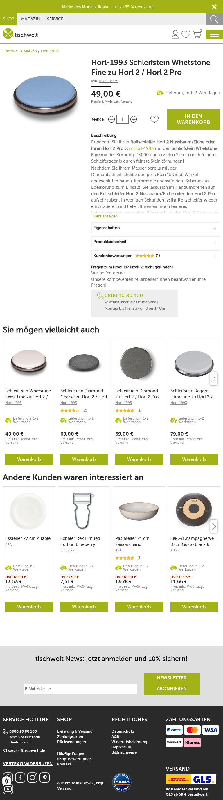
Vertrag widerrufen (28, 764)
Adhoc (175, 550)
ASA (8, 545)
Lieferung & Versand (75, 732)
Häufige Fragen (70, 754)
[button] (154, 119)
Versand (126, 101)
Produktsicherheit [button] (109, 241)
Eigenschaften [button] (106, 227)
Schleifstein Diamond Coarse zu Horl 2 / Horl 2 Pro (83, 394)
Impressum (121, 747)
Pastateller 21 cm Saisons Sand (132, 541)
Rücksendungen (71, 742)
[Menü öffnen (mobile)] (214, 34)
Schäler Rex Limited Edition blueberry (80, 541)
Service (55, 19)
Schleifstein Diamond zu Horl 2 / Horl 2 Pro (137, 394)
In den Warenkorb (193, 119)
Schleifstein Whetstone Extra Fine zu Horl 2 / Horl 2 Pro (28, 394)
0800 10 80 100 (124, 295)
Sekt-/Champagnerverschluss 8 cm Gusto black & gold (194, 541)
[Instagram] (32, 781)
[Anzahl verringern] (111, 119)
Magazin (30, 19)
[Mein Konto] (175, 35)
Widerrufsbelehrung (129, 742)
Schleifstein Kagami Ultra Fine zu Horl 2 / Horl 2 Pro (191, 394)
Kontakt (64, 764)
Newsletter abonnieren (172, 683)
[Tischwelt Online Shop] (20, 33)
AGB (115, 737)
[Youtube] (8, 792)
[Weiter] (213, 378)
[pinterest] (44, 781)
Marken (30, 51)
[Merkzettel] (185, 35)
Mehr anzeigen (105, 216)
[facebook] (20, 781)
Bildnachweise (124, 752)
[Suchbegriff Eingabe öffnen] (214, 19)
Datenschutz (123, 732)
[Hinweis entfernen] (214, 6)
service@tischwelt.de (26, 751)
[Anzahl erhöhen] (134, 119)
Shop (8, 19)
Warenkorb (29, 459)
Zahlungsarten (70, 737)
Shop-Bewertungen (74, 759)
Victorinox (68, 550)
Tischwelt (11, 51)
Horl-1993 (50, 51)
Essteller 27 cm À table (28, 538)
